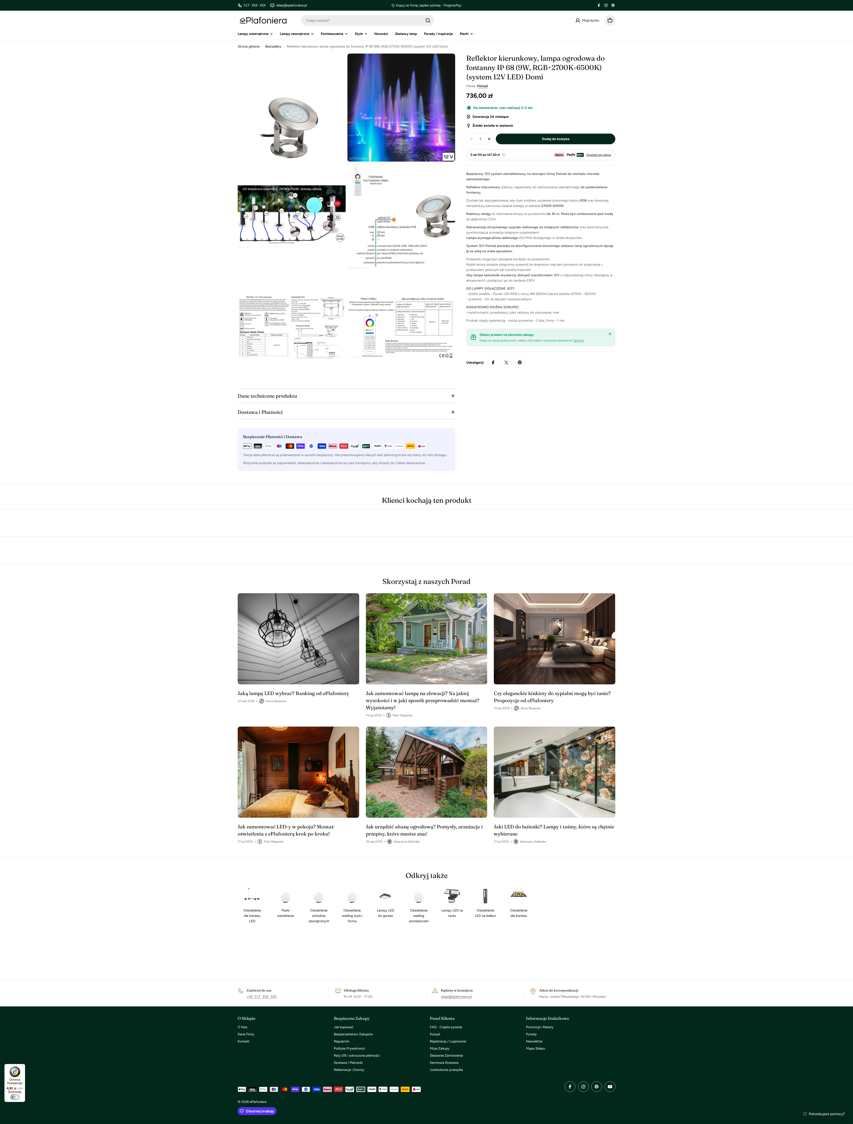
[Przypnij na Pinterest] (519, 362)
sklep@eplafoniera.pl (456, 997)
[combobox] (367, 20)
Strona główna (249, 46)
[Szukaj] (427, 20)
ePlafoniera (258, 1102)
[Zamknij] (610, 334)
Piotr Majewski (402, 715)
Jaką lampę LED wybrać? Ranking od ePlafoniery (293, 693)
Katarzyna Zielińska (407, 841)
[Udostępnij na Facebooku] (493, 362)
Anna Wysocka (276, 701)
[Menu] (22, 1066)
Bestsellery (273, 46)
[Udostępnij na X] (506, 362)
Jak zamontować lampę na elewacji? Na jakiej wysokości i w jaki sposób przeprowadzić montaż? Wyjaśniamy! (422, 700)
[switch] (14, 1097)
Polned (482, 86)
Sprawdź (579, 340)
